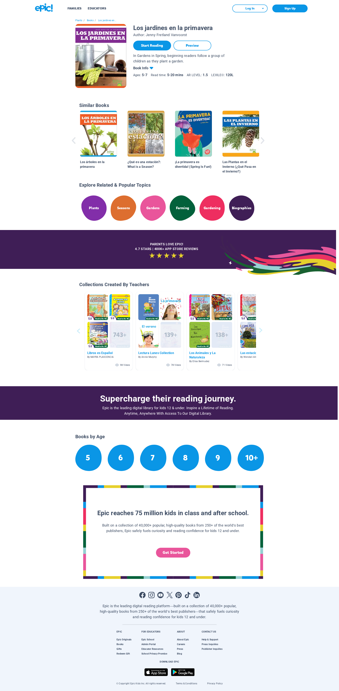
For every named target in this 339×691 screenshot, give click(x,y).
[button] (109, 331)
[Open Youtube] (160, 595)
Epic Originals (124, 639)
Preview (192, 45)
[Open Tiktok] (187, 595)
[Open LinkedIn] (196, 595)
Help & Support (210, 639)
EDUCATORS (97, 8)
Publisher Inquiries (212, 649)
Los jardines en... (107, 20)
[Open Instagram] (151, 595)
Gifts (119, 649)
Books (90, 20)
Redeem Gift (123, 653)
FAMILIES (74, 8)
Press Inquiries (210, 644)
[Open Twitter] (169, 595)
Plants (78, 20)
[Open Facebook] (142, 595)
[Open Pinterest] (178, 595)
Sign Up (290, 8)
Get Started (173, 552)
